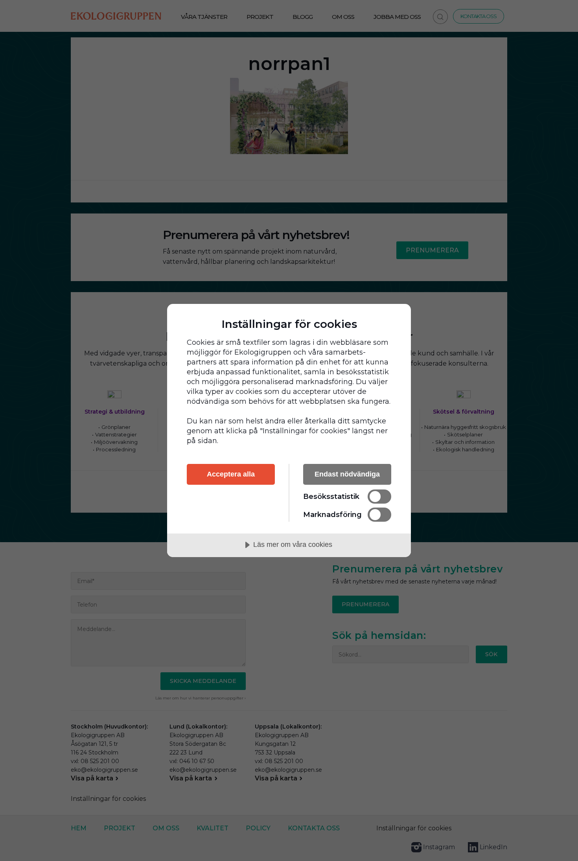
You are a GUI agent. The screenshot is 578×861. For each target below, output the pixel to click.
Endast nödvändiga (347, 474)
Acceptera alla (231, 474)
